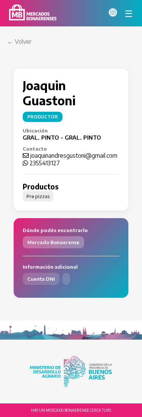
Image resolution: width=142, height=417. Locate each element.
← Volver (19, 41)
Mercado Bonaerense (53, 242)
